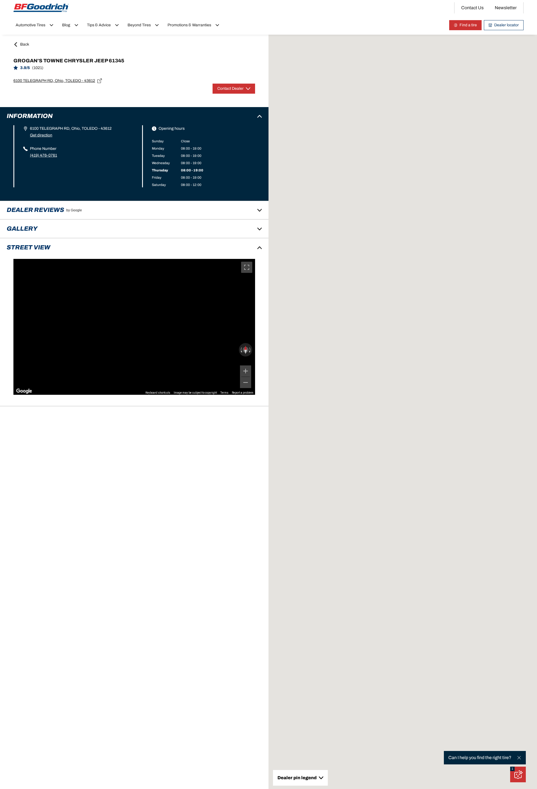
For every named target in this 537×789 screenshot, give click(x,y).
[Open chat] (518, 774)
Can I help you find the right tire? (479, 757)
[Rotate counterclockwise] (241, 349)
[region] (134, 327)
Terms (224, 392)
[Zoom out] (245, 382)
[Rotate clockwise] (250, 349)
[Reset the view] (245, 349)
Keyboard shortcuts (157, 392)
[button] (512, 769)
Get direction (41, 135)
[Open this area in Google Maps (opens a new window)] (24, 391)
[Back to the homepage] (41, 8)
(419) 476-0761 (43, 155)
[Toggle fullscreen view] (246, 267)
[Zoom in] (245, 371)
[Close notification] (519, 757)
